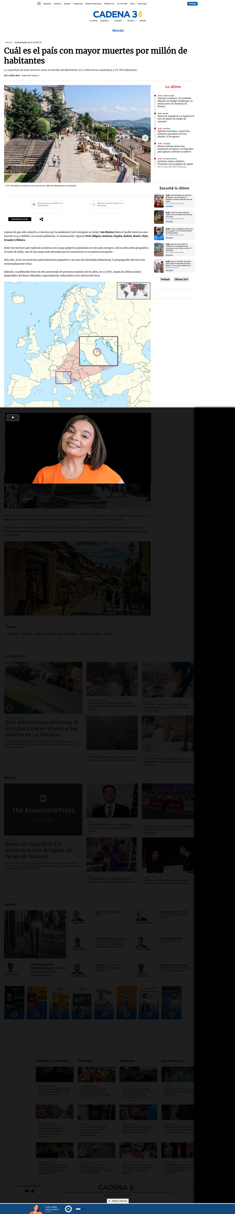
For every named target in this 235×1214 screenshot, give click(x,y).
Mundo (143, 21)
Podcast (165, 279)
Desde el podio (168, 96)
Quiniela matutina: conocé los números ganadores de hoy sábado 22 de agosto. (173, 134)
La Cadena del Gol (170, 159)
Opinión (67, 4)
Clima (132, 4)
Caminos (57, 4)
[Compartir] (41, 219)
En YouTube (122, 4)
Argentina (104, 21)
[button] (145, 138)
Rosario (130, 21)
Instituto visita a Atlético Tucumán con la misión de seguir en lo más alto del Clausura (175, 164)
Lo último (174, 87)
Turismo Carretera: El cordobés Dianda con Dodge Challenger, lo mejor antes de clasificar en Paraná (175, 102)
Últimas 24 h (109, 4)
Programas (78, 4)
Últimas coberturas (93, 4)
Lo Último (93, 21)
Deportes (47, 4)
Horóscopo (142, 4)
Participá (192, 4)
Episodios (169, 206)
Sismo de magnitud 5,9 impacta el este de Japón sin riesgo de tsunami (175, 119)
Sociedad (166, 129)
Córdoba (118, 21)
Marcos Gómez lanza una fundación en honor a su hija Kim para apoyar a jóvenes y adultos (175, 149)
